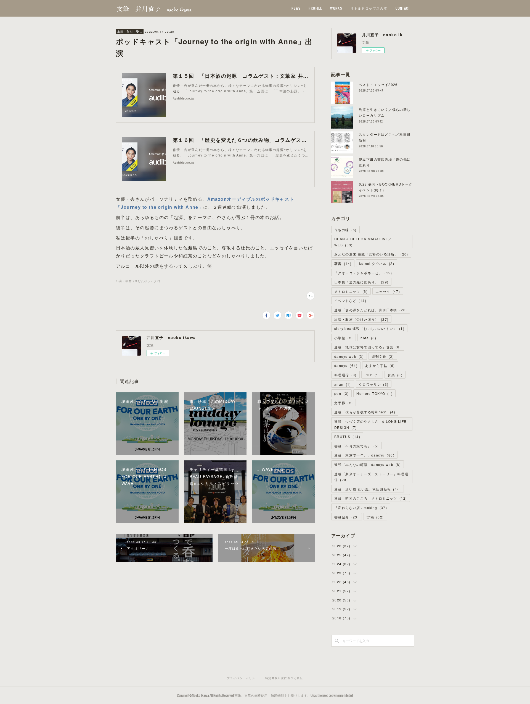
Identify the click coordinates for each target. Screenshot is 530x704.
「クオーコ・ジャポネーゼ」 (363, 272)
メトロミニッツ (351, 291)
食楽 (395, 374)
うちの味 (345, 229)
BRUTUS (347, 436)
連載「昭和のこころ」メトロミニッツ (370, 498)
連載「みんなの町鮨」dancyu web (367, 464)
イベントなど (350, 300)
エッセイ (387, 291)
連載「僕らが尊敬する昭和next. (364, 412)
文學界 (343, 402)
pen (341, 393)
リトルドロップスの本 (368, 8)
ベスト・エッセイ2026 (378, 84)
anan (342, 384)
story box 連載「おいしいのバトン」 (369, 328)
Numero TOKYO (374, 393)
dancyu (345, 365)
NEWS (296, 8)
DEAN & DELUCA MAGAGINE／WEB (363, 241)
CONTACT (403, 8)
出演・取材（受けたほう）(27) (138, 281)
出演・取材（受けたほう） (129, 31)
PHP (372, 374)
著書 (342, 263)
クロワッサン (374, 384)
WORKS (336, 8)
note (368, 337)
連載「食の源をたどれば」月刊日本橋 (370, 309)
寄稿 (375, 517)
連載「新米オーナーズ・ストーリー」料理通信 (371, 476)
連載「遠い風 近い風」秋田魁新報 (367, 489)
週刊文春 (383, 356)
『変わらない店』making (360, 507)
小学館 (343, 337)
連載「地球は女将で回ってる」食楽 (367, 347)
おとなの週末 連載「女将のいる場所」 (371, 254)
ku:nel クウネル (376, 263)
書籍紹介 (346, 517)
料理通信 (345, 374)
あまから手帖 (380, 365)
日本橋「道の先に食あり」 (361, 282)
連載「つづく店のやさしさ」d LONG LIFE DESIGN (370, 424)
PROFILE (315, 8)
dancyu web (349, 356)
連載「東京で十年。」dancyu (364, 455)
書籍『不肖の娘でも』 (356, 446)
